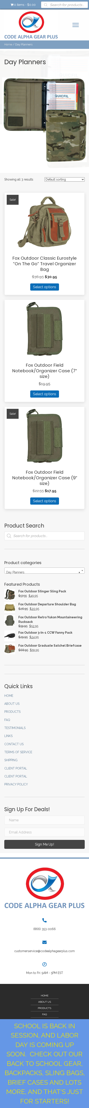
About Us (11, 703)
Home (8, 44)
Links (8, 736)
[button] (75, 25)
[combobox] (44, 571)
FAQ (7, 720)
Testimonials (14, 728)
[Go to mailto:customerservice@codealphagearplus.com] (44, 946)
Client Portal (15, 768)
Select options (44, 287)
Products (12, 711)
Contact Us (14, 744)
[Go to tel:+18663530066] (44, 924)
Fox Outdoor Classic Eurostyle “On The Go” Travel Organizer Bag (44, 263)
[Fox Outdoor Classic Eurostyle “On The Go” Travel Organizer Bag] (44, 221)
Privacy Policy (16, 784)
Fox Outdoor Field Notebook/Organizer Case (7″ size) (44, 370)
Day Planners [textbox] (43, 572)
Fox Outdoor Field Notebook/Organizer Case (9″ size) (44, 477)
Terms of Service (18, 752)
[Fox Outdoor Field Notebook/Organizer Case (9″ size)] (44, 435)
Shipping (10, 760)
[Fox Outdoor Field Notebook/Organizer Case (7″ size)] (44, 328)
